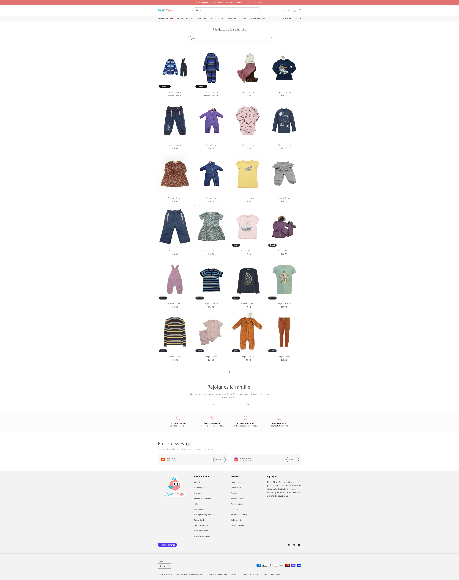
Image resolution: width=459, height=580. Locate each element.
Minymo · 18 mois (284, 92)
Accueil (197, 482)
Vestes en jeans (237, 504)
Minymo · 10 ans (248, 198)
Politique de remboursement (271, 574)
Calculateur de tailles (202, 531)
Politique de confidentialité (217, 574)
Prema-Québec (200, 520)
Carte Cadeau (286, 18)
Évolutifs (234, 509)
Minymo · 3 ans (284, 357)
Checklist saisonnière (203, 536)
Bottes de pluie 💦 (238, 498)
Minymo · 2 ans (174, 251)
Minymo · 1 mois (175, 145)
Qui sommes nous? (201, 487)
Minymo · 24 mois (174, 304)
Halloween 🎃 (236, 520)
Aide (196, 504)
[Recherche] (259, 10)
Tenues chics (236, 487)
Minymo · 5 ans (211, 357)
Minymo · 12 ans (175, 92)
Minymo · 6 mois (248, 92)
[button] (185, 18)
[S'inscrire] (248, 404)
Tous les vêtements (239, 482)
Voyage (234, 493)
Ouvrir (218, 459)
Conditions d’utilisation (250, 574)
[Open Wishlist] (289, 10)
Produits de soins (238, 525)
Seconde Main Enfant (202, 525)
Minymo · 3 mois (248, 357)
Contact (197, 493)
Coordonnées (234, 574)
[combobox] (225, 10)
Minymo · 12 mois (211, 92)
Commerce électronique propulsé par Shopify (189, 574)
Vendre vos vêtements (203, 498)
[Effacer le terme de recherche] (265, 37)
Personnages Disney (239, 514)
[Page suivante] (236, 372)
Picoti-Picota (168, 574)
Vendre (298, 18)
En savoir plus (281, 495)
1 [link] (223, 372)
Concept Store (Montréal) (204, 514)
